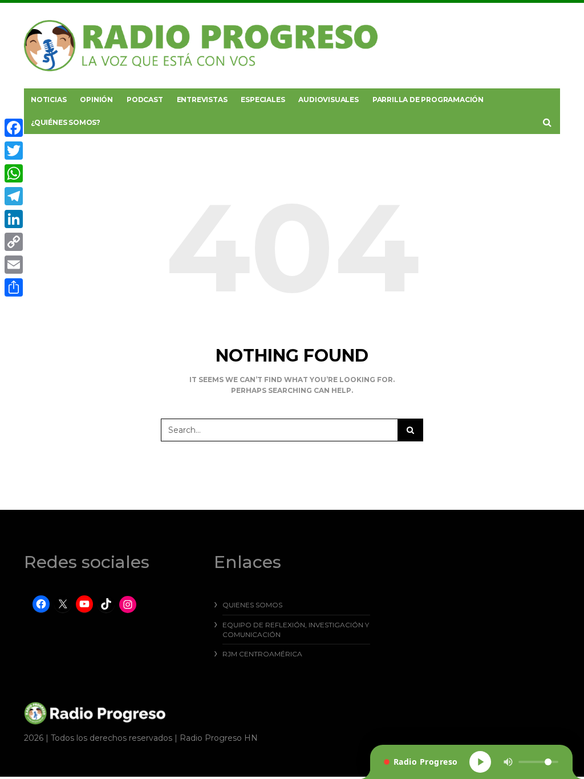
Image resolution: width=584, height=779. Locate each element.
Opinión (96, 99)
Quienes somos (252, 605)
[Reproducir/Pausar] (480, 762)
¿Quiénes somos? (65, 122)
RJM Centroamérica (262, 654)
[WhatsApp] (13, 173)
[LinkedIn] (13, 219)
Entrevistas (202, 99)
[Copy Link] (13, 241)
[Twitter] (13, 150)
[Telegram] (13, 196)
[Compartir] (13, 287)
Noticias (48, 99)
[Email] (13, 264)
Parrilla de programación (428, 99)
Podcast (145, 99)
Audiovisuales (328, 99)
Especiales (263, 99)
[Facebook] (13, 127)
